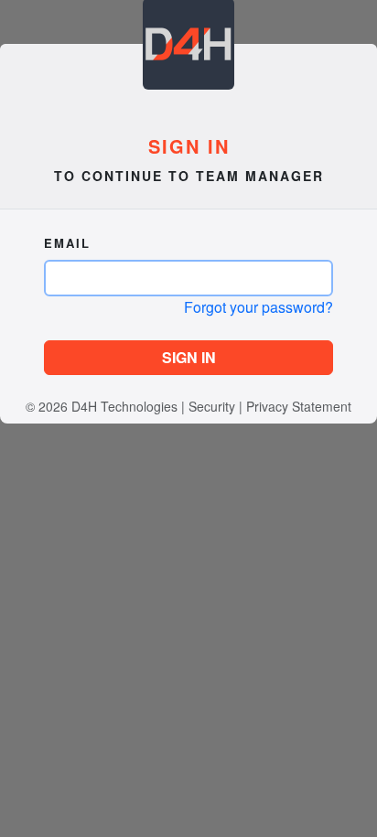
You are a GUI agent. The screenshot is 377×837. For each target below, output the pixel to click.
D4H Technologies (124, 406)
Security (211, 406)
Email (67, 243)
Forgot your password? (258, 306)
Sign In (189, 357)
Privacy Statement (298, 406)
